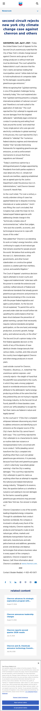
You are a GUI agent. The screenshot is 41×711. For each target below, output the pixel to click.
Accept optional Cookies (20, 707)
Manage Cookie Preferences (20, 697)
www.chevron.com (29, 563)
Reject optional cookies (20, 702)
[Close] (38, 663)
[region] (20, 685)
